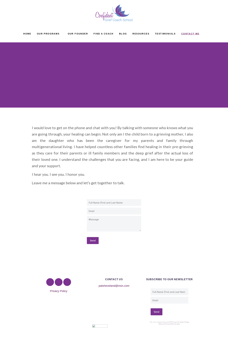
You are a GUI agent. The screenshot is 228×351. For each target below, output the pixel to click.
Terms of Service (170, 324)
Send (93, 240)
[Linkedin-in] (67, 282)
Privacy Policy (58, 291)
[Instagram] (59, 282)
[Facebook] (50, 282)
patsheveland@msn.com (114, 285)
